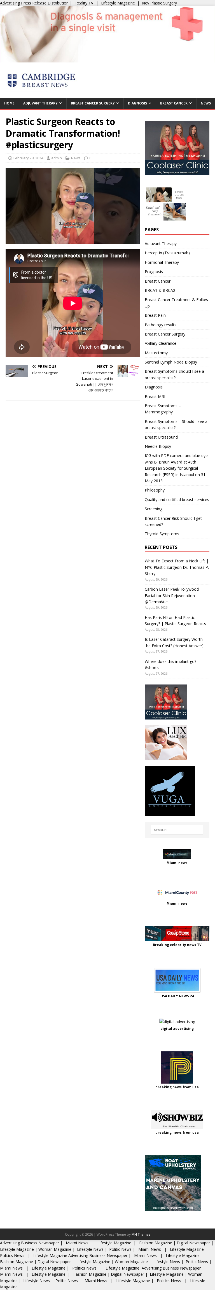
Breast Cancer (174, 103)
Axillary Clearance (160, 343)
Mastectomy (156, 352)
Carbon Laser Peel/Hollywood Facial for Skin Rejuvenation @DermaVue (172, 595)
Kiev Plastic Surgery (159, 3)
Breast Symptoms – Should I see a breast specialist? (176, 424)
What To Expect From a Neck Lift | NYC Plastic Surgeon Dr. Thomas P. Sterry (177, 567)
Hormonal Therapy (162, 262)
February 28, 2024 (28, 157)
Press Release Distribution (45, 3)
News (206, 103)
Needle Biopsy (158, 446)
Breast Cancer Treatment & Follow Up (176, 302)
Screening (153, 508)
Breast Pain (155, 315)
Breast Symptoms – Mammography (163, 409)
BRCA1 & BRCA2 (160, 290)
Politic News (120, 1249)
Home (9, 103)
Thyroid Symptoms (162, 533)
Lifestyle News (90, 1249)
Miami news (177, 862)
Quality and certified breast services (177, 499)
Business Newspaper (40, 1242)
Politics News (12, 1255)
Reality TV (84, 3)
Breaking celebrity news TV (177, 944)
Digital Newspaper (193, 1242)
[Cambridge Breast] (107, 59)
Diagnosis (137, 103)
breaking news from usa (177, 1087)
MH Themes (141, 1234)
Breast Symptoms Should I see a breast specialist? (174, 374)
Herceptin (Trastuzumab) (167, 252)
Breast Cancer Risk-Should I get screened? (173, 521)
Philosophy (155, 490)
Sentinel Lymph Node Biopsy (171, 362)
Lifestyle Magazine (118, 3)
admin (56, 157)
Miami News (77, 1242)
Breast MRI (155, 396)
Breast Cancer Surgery (93, 103)
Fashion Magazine (155, 1242)
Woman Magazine (54, 1249)
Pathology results (160, 324)
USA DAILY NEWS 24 (177, 996)
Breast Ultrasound (161, 437)
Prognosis (154, 271)
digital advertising (177, 1028)
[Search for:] (177, 830)
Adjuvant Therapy (40, 103)
